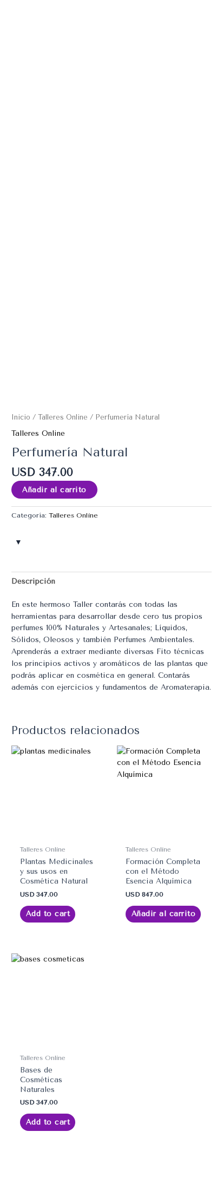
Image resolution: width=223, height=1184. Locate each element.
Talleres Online (63, 417)
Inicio (20, 417)
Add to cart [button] (48, 913)
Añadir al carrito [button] (164, 913)
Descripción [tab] (33, 581)
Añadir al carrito (54, 489)
